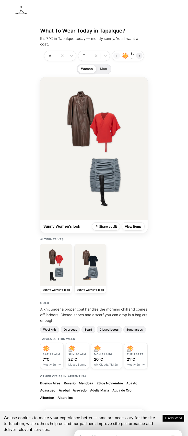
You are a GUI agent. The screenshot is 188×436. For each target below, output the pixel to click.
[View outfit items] (94, 148)
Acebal (64, 390)
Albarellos (65, 398)
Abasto (131, 383)
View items (133, 226)
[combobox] (49, 56)
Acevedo (80, 390)
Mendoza (86, 383)
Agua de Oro (121, 390)
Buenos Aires (50, 383)
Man (103, 69)
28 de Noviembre (110, 383)
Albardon (47, 398)
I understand (173, 418)
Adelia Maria (99, 390)
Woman (87, 69)
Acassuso (47, 390)
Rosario (70, 383)
